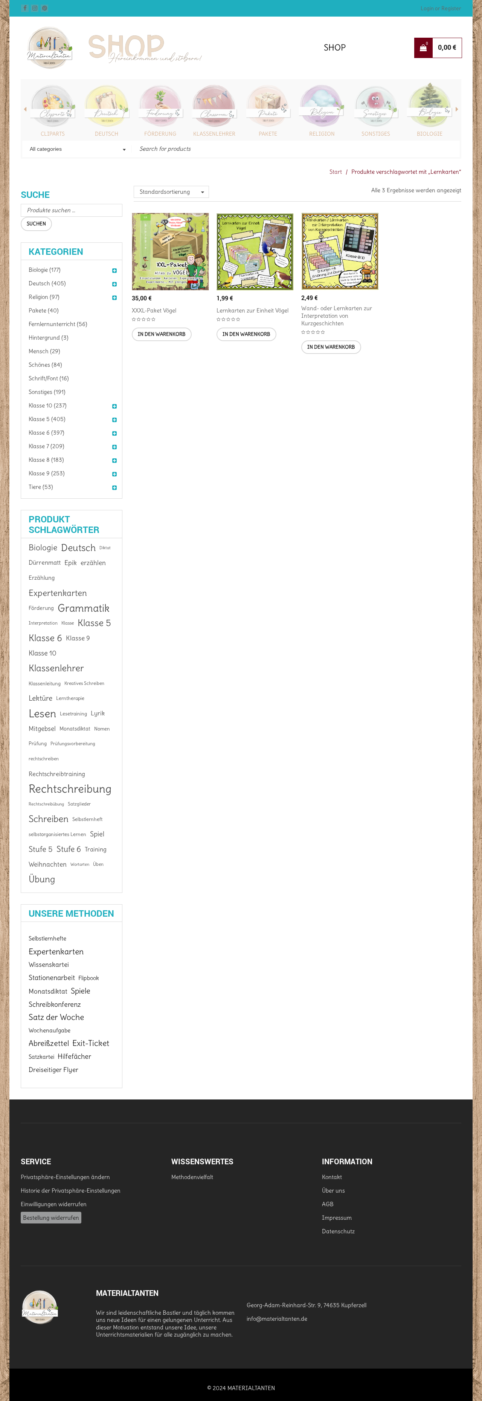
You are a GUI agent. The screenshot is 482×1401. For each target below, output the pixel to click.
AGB (328, 1204)
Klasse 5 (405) (47, 419)
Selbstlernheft (87, 819)
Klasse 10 (42, 653)
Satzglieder (79, 804)
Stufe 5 (41, 849)
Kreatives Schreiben (84, 683)
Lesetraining (73, 713)
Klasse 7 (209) (46, 446)
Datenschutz (338, 1231)
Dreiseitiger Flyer (53, 1069)
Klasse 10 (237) (48, 405)
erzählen (93, 563)
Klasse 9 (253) (47, 473)
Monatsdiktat (74, 728)
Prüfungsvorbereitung (72, 743)
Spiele (80, 990)
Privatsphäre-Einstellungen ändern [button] (65, 1177)
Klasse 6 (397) (46, 432)
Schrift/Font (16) (49, 378)
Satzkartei (41, 1056)
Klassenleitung (45, 683)
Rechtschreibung (70, 789)
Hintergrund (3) (49, 337)
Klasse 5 (94, 622)
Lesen (42, 713)
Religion (322, 133)
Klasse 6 (45, 638)
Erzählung (42, 577)
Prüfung (38, 743)
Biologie (429, 133)
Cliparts (53, 133)
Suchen (36, 223)
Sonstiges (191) (47, 391)
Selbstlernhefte (47, 938)
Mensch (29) (44, 351)
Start (335, 171)
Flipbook (88, 977)
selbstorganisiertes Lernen (57, 834)
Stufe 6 (68, 849)
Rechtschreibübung (46, 804)
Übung (42, 879)
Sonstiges (376, 133)
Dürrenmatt (45, 562)
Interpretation (43, 623)
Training (96, 849)
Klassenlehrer (214, 133)
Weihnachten (48, 864)
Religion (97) (44, 296)
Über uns (333, 1190)
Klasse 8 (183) (46, 459)
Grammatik (84, 608)
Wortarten (79, 864)
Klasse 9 (78, 638)
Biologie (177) (45, 269)
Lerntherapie (70, 698)
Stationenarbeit (52, 977)
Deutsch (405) (47, 283)
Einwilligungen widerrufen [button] (54, 1204)
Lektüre (40, 698)
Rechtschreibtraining (57, 774)
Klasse (67, 623)
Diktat (105, 547)
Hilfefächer (74, 1056)
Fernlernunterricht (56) (58, 324)
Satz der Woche (56, 1017)
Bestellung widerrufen (51, 1217)
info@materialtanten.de (277, 1318)
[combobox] (77, 149)
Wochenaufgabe (49, 1030)
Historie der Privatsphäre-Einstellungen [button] (70, 1190)
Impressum (337, 1217)
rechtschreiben (44, 758)
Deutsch (106, 133)
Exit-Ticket (90, 1043)
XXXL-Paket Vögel (154, 310)
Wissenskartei (49, 964)
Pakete (268, 133)
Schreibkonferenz (55, 1004)
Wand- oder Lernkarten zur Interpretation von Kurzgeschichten (336, 316)
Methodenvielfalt (192, 1177)
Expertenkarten (58, 593)
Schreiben (49, 819)
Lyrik (98, 713)
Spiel (97, 834)
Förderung (160, 133)
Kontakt (332, 1177)
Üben (98, 864)
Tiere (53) (41, 486)
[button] (162, 334)
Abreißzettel (49, 1043)
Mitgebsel (42, 728)
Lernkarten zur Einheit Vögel (252, 310)
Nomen (102, 729)
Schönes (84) (45, 364)
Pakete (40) (44, 310)
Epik (70, 563)
